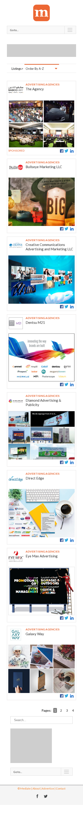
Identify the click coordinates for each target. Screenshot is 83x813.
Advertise (48, 788)
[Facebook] (37, 796)
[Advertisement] (45, 50)
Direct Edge (35, 478)
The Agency (35, 89)
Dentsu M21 (35, 322)
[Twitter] (45, 796)
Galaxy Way (35, 634)
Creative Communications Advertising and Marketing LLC (49, 247)
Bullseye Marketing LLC (44, 167)
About (36, 788)
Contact (60, 788)
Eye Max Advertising (42, 556)
